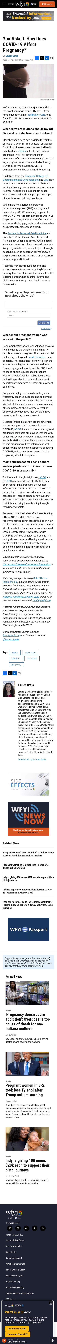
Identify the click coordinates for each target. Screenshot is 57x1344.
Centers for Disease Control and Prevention (26, 564)
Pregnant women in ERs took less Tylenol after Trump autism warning (26, 866)
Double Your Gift (17, 1328)
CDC (46, 179)
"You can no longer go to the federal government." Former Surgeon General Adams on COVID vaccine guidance (28, 904)
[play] (4, 1340)
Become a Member (14, 1246)
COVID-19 (16, 658)
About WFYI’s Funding (15, 1288)
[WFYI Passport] (28, 929)
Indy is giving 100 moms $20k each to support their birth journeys (28, 879)
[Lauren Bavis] (9, 689)
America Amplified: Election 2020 (21, 596)
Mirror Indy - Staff (12, 1176)
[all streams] (53, 1340)
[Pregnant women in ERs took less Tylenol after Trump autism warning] (27, 1064)
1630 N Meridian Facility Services (20, 1293)
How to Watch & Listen (15, 1270)
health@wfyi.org (36, 114)
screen (22, 151)
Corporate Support (14, 1258)
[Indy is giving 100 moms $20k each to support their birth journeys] (27, 1139)
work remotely (37, 357)
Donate (48, 4)
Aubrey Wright (11, 1035)
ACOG (17, 429)
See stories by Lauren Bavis (32, 759)
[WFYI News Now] (28, 819)
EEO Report (10, 1299)
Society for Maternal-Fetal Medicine (27, 233)
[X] (51, 1302)
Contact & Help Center (15, 1240)
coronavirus (30, 652)
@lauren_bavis (11, 639)
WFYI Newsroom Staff (15, 1264)
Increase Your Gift (17, 1334)
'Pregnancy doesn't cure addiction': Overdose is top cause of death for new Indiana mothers (28, 854)
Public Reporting (13, 1282)
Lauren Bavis (12, 55)
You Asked (32, 658)
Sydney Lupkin (11, 1101)
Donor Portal (11, 1252)
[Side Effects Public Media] (28, 784)
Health (15, 652)
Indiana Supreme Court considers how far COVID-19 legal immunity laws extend (27, 891)
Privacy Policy (17, 1235)
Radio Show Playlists (15, 1276)
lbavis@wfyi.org (11, 635)
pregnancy (16, 665)
